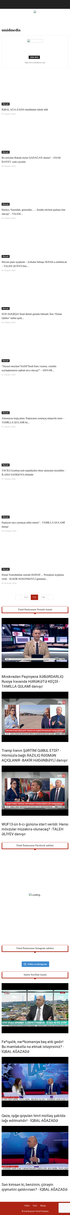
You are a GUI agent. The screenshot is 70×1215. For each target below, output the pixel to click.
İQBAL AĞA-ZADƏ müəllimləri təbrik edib (25, 109)
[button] (65, 4)
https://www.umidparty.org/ (35, 62)
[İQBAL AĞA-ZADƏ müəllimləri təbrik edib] (35, 88)
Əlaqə (43, 1205)
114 (26, 597)
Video (27, 1205)
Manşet (6, 104)
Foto (35, 1205)
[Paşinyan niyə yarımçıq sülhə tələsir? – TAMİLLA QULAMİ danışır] (35, 501)
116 (43, 597)
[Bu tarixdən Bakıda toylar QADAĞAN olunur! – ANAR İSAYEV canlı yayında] (35, 136)
